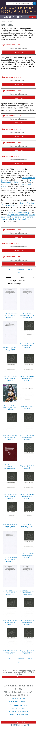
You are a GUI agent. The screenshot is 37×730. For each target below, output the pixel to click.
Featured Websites (18, 714)
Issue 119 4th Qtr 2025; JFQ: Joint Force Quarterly (9, 407)
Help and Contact (18, 701)
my (8, 17)
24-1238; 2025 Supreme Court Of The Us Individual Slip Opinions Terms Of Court (27, 315)
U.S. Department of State (17, 181)
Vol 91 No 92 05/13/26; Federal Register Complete (27, 345)
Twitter (15, 725)
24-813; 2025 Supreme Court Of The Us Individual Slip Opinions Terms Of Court (10, 592)
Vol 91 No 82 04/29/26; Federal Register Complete (10, 652)
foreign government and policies (18, 215)
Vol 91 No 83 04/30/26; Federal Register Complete (27, 652)
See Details (18, 677)
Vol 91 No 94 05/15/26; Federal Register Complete (27, 437)
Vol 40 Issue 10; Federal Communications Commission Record (9, 466)
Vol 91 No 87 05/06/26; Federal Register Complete (27, 555)
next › (30, 270)
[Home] (18, 12)
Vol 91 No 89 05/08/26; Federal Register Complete (27, 467)
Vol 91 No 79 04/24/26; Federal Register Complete (10, 622)
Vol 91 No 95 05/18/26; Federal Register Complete (10, 378)
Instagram (18, 725)
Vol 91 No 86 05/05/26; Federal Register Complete (10, 526)
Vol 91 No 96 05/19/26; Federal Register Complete (27, 378)
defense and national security (17, 212)
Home (3, 21)
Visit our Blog (18, 722)
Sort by (12, 281)
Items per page (15, 284)
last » (19, 273)
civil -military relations (20, 219)
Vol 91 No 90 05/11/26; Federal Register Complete (10, 496)
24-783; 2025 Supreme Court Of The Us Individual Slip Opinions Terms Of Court (10, 559)
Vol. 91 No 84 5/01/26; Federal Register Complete (27, 622)
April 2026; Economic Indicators (27, 407)
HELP (19, 17)
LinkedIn (28, 725)
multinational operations (17, 214)
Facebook (12, 725)
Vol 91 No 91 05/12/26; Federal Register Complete (27, 496)
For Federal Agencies (18, 711)
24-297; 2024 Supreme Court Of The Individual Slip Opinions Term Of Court (27, 592)
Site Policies (18, 698)
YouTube (22, 725)
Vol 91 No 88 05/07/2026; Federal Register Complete (27, 526)
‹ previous (20, 270)
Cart (33, 17)
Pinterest (25, 725)
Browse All (10, 21)
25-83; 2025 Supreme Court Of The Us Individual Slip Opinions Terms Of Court (9, 349)
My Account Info (18, 705)
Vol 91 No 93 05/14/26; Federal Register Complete (10, 437)
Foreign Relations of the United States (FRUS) (18, 204)
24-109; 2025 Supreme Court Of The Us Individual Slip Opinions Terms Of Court (10, 315)
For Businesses (18, 708)
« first (9, 270)
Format (7, 277)
